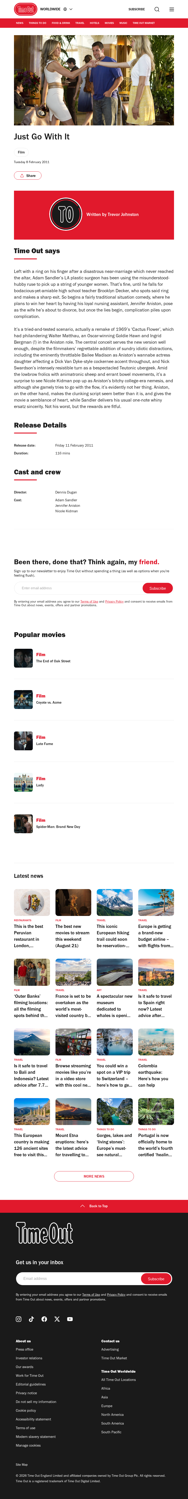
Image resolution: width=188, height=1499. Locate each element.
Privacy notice (26, 1393)
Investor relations (29, 1358)
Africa (105, 1389)
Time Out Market (144, 23)
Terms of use (25, 1428)
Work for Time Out (30, 1376)
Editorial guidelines (31, 1385)
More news (94, 1177)
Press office (24, 1350)
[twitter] (57, 1319)
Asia (104, 1398)
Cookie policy (26, 1411)
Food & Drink (61, 23)
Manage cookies (28, 1446)
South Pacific (111, 1432)
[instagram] (18, 1319)
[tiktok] (31, 1319)
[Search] (157, 9)
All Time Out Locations (118, 1380)
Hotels (94, 23)
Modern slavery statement (36, 1437)
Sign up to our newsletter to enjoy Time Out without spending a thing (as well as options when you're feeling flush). (91, 574)
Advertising (110, 1350)
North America (112, 1415)
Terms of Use (89, 602)
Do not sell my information (36, 1402)
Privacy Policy (114, 602)
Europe (106, 1406)
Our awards (24, 1367)
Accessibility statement (33, 1420)
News (19, 23)
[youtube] (70, 1319)
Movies (109, 23)
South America (112, 1424)
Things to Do (37, 23)
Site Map (22, 1465)
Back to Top (98, 1206)
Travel (79, 23)
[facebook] (44, 1319)
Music (123, 23)
